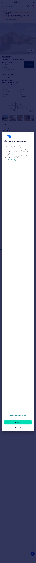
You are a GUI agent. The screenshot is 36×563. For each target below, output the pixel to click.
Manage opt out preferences (18, 415)
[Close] (31, 134)
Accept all (18, 422)
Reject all (18, 428)
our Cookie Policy (11, 160)
